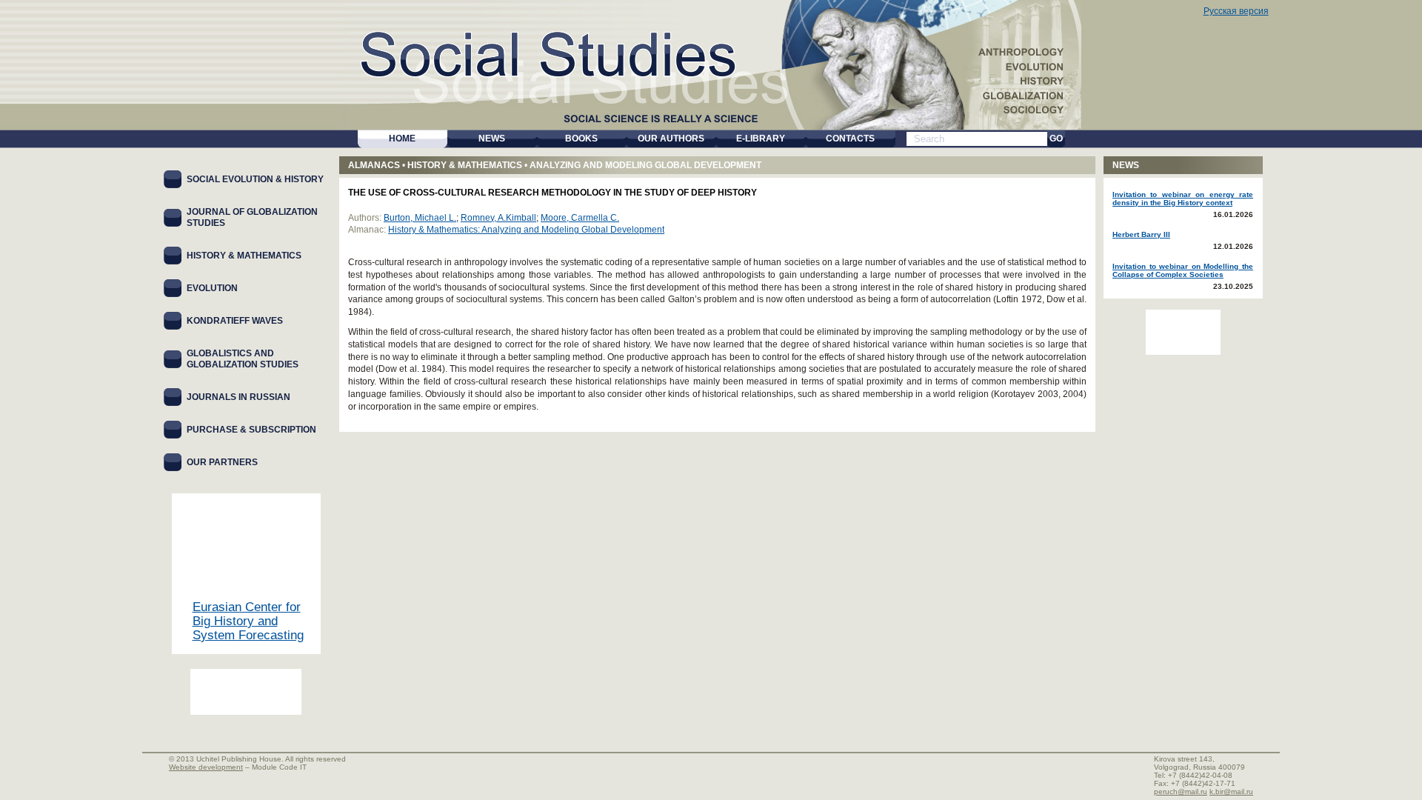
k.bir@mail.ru (1231, 791)
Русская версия (1236, 11)
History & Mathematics (464, 165)
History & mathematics (244, 255)
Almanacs (374, 165)
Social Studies (548, 51)
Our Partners (222, 462)
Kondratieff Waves (235, 321)
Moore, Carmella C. (580, 218)
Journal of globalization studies (252, 217)
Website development (206, 767)
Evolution (212, 288)
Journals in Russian (238, 397)
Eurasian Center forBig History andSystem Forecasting (248, 621)
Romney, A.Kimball (498, 218)
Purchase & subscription (251, 429)
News (1125, 165)
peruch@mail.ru (1180, 791)
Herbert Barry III (1141, 234)
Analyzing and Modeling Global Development (645, 165)
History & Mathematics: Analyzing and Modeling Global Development (526, 229)
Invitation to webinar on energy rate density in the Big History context (1182, 198)
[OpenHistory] (245, 692)
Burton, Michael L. (420, 218)
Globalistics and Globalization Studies (242, 359)
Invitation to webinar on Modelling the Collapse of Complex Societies (1182, 270)
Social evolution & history (255, 179)
